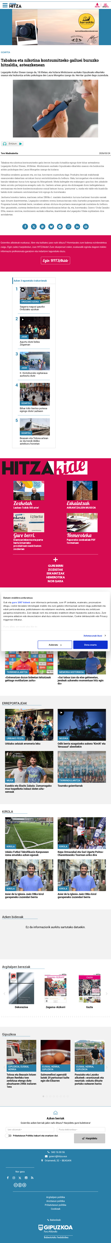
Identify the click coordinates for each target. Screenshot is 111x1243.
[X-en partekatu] (34, 226)
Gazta (89, 1007)
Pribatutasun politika (55, 1205)
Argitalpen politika (55, 1197)
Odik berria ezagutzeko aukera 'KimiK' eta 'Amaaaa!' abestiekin (82, 745)
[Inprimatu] (86, 226)
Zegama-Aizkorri (55, 1007)
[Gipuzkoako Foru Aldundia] (55, 1231)
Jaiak (24, 337)
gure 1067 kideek (21, 602)
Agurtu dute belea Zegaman (30, 343)
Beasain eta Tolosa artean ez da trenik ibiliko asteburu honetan (34, 441)
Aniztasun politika (55, 1201)
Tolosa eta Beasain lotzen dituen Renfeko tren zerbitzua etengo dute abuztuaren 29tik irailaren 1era (21, 1080)
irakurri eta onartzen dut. (35, 1135)
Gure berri (55, 565)
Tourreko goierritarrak (70, 785)
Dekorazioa (21, 1007)
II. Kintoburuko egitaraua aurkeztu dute (33, 374)
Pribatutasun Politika (23, 1135)
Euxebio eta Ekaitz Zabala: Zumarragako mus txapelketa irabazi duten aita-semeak (28, 788)
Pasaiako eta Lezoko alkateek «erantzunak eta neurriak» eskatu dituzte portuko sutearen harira (89, 1079)
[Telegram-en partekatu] (60, 226)
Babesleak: (55, 1220)
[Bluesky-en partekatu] (51, 226)
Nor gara (55, 581)
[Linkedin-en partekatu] (77, 226)
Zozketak (55, 569)
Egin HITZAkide (55, 260)
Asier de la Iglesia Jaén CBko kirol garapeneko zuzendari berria (24, 896)
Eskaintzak (55, 573)
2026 (101, 153)
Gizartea (5, 52)
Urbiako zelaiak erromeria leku (22, 743)
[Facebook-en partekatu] (25, 226)
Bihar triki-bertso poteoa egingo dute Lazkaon (33, 410)
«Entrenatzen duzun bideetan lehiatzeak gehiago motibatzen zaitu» (28, 679)
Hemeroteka (55, 577)
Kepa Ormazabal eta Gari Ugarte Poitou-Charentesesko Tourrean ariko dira (81, 853)
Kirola (11, 846)
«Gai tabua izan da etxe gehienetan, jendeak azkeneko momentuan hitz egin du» (80, 680)
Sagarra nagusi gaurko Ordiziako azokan (32, 308)
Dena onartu (90, 645)
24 (109, 153)
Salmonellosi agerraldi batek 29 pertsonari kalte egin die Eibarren (55, 1077)
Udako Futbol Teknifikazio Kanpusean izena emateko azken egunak (27, 853)
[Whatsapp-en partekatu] (68, 226)
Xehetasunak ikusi (93, 635)
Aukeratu (53, 645)
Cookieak (55, 1209)
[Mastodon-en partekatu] (42, 226)
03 (106, 153)
